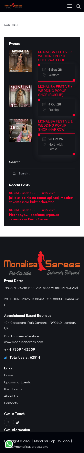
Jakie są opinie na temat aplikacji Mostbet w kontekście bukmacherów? (41, 200)
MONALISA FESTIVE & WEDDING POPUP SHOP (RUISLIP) (55, 90)
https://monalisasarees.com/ (26, 446)
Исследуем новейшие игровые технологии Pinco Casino (34, 217)
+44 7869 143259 (19, 349)
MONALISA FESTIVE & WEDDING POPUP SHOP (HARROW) (55, 125)
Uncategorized (22, 193)
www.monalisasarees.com (23, 341)
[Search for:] (42, 173)
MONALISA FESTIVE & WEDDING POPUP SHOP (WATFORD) (55, 55)
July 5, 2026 (48, 193)
